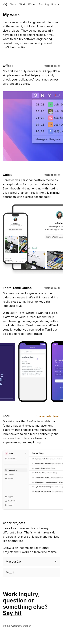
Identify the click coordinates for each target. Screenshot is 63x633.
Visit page (50, 65)
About (13, 4)
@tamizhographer (21, 626)
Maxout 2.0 (13, 561)
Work (22, 4)
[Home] (5, 4)
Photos (55, 4)
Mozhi (10, 572)
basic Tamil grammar (32, 325)
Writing (32, 4)
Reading (44, 4)
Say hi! (12, 613)
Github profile (16, 47)
